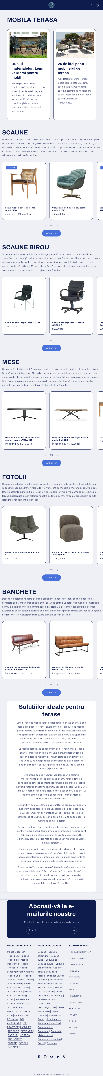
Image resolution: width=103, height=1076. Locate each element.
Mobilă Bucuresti (16, 952)
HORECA (25, 1035)
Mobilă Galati (15, 976)
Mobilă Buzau (21, 1003)
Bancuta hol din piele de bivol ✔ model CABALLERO (68, 668)
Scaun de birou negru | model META (23, 323)
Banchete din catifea (49, 1039)
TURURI (73, 1021)
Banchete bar (45, 1027)
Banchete (43, 1031)
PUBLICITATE (15, 1039)
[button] (6, 5)
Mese (51, 991)
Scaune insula (45, 964)
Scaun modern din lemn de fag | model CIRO (20, 209)
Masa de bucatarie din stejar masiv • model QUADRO (70, 439)
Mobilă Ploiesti (25, 980)
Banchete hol (54, 1019)
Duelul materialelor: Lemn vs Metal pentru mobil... (28, 71)
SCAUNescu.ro (47, 1074)
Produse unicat (55, 976)
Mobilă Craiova (24, 972)
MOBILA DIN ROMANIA (80, 952)
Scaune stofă (45, 987)
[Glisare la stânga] (45, 226)
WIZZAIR (73, 1028)
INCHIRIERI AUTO (77, 1002)
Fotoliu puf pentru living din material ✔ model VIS (70, 553)
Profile (72, 1034)
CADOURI (13, 1035)
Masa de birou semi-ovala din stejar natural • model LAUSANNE (22, 439)
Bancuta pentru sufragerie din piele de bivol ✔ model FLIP (22, 668)
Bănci (41, 1019)
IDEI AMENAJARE (77, 958)
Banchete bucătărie (49, 1023)
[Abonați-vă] (74, 930)
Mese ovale (55, 1015)
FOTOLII (23, 1043)
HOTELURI (74, 1015)
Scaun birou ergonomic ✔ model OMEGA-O (68, 324)
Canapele (52, 1043)
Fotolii (41, 1043)
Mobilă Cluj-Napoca (18, 956)
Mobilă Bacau (15, 991)
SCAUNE (12, 1043)
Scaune (42, 952)
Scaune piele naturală (51, 980)
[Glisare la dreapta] (57, 226)
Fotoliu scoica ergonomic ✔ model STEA (22, 553)
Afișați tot (51, 233)
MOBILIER (25, 1027)
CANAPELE (14, 1047)
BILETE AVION (76, 1009)
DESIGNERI (27, 1031)
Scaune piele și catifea (50, 984)
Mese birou (44, 999)
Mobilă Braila (15, 984)
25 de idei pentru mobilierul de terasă (72, 68)
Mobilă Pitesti (21, 987)
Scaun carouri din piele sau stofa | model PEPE (69, 209)
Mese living (57, 995)
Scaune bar (52, 960)
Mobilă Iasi (13, 960)
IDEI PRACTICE (76, 965)
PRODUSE (13, 1031)
